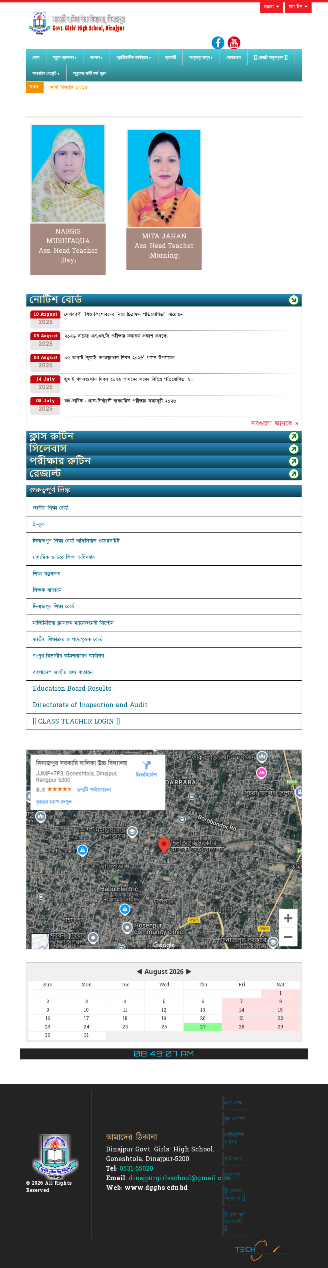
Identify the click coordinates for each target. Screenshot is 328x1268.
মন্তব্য (270, 7)
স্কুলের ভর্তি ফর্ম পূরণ (89, 73)
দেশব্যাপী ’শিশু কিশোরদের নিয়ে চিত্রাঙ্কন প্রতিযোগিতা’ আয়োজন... (125, 314)
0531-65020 (136, 1168)
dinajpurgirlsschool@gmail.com (180, 1178)
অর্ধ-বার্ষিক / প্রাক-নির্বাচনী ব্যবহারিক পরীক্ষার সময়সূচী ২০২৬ (120, 401)
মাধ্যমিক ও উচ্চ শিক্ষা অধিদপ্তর (64, 557)
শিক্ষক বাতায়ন (47, 590)
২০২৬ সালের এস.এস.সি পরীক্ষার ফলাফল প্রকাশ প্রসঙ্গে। (116, 336)
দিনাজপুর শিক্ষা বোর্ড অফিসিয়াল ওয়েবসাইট (76, 540)
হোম (36, 57)
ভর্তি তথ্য (232, 1158)
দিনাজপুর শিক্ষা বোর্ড (53, 606)
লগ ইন (296, 7)
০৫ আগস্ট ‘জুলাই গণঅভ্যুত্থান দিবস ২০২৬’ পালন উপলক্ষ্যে (119, 358)
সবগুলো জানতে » (274, 423)
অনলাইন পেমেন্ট (44, 73)
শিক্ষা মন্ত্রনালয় (46, 573)
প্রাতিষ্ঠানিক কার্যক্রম (132, 57)
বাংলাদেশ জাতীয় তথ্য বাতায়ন (63, 672)
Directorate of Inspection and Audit (90, 705)
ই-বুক (39, 524)
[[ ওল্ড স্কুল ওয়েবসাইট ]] (234, 1222)
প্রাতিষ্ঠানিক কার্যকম (234, 1138)
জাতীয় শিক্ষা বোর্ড (50, 508)
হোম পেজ (233, 1102)
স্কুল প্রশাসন (63, 57)
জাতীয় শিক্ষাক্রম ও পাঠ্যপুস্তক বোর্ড (67, 639)
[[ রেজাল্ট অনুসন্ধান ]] (271, 57)
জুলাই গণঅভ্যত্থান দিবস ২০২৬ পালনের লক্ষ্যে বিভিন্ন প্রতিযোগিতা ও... (129, 379)
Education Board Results (72, 688)
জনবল (95, 57)
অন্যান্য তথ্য (199, 57)
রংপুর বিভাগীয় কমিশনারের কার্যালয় (68, 655)
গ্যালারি (170, 57)
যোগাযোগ (233, 57)
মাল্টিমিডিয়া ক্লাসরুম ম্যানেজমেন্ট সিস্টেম (73, 623)
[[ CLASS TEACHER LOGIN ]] (76, 721)
